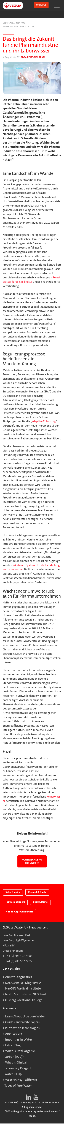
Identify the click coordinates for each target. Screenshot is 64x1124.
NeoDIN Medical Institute (23, 988)
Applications (14, 1033)
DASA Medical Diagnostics (23, 983)
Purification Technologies (22, 1028)
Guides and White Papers (22, 1022)
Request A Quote (37, 892)
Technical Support (15, 902)
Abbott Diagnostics (18, 977)
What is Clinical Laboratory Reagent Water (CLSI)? (17, 1068)
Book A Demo (40, 902)
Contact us (41, 5)
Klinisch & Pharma (14, 23)
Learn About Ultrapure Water (25, 1016)
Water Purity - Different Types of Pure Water (20, 1083)
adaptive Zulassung (44, 421)
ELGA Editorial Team (33, 57)
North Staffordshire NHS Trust (25, 994)
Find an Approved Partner (19, 911)
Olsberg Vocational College (23, 1000)
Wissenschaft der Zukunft (19, 26)
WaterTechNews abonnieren (32, 861)
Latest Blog (13, 1045)
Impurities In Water (18, 1039)
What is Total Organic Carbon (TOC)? (19, 1054)
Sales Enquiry (13, 892)
